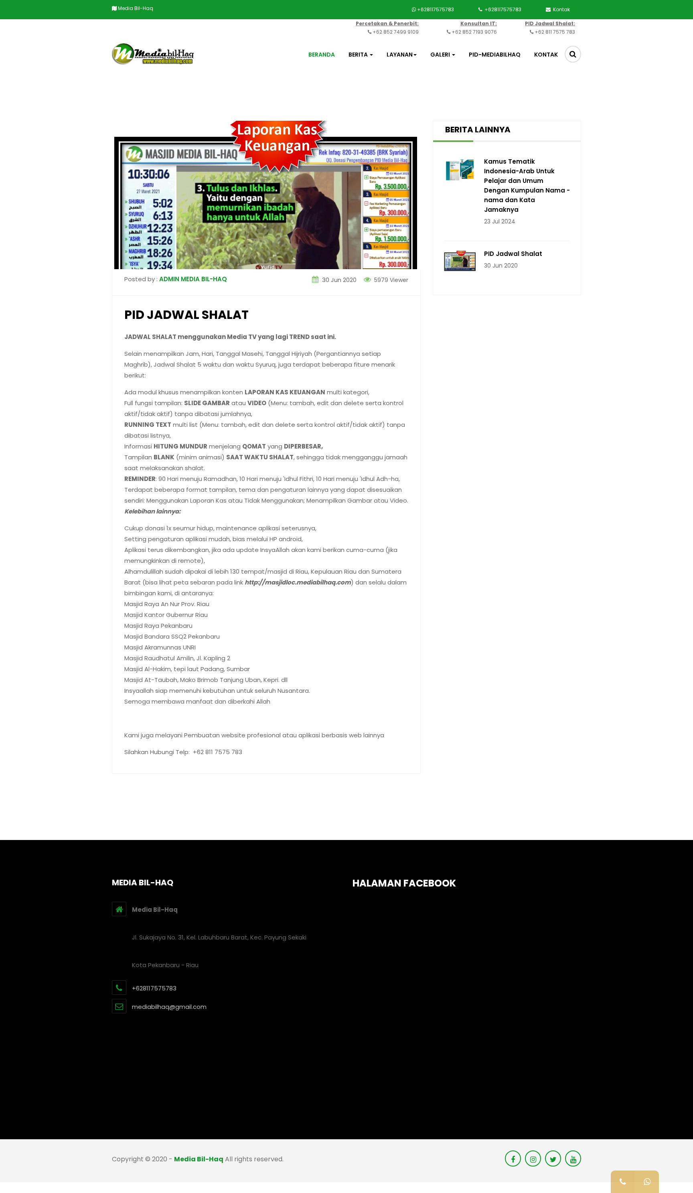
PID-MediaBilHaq (495, 55)
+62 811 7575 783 (554, 31)
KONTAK (546, 55)
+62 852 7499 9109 (395, 31)
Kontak (561, 9)
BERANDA (321, 55)
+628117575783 (435, 9)
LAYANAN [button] (400, 55)
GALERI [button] (440, 55)
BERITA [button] (359, 55)
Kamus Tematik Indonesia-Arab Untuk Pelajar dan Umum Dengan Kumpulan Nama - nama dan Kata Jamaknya (527, 185)
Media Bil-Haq (198, 1159)
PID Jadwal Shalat (513, 254)
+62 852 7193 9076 (473, 31)
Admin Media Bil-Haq (193, 279)
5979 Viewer (390, 280)
